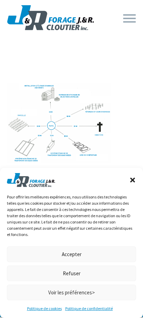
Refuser (72, 273)
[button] (132, 180)
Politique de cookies (44, 308)
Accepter (72, 254)
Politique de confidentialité (89, 308)
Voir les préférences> (71, 292)
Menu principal (129, 18)
